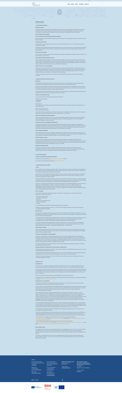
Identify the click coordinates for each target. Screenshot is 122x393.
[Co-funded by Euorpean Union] (36, 387)
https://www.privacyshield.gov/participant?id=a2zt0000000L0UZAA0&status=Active (53, 323)
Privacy (36, 380)
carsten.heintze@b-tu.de (51, 375)
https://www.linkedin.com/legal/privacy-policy (44, 322)
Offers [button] (76, 4)
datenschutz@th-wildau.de (60, 160)
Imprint (32, 380)
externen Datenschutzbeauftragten (56, 158)
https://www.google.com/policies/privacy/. (48, 278)
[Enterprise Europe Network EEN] (58, 387)
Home (34, 18)
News (69, 4)
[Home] (36, 4)
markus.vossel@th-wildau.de (36, 369)
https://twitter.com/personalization (56, 318)
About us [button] (87, 4)
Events (72, 4)
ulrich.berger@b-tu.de (50, 369)
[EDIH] (47, 387)
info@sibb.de (79, 371)
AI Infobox (81, 4)
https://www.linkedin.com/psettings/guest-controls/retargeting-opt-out (69, 322)
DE (88, 0)
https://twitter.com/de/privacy (41, 318)
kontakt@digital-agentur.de (66, 367)
